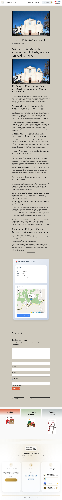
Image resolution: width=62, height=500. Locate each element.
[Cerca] (51, 2)
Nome (14, 361)
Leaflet (33, 312)
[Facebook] (26, 475)
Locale (22, 43)
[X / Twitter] (29, 475)
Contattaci (32, 479)
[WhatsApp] (32, 475)
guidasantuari (17, 43)
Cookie (42, 497)
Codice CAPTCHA (16, 385)
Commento (15, 347)
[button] (31, 299)
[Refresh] (13, 380)
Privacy (38, 497)
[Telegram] (36, 475)
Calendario (37, 2)
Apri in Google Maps (24, 315)
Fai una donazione (10, 479)
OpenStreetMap (38, 312)
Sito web (14, 372)
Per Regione (30, 2)
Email (14, 366)
